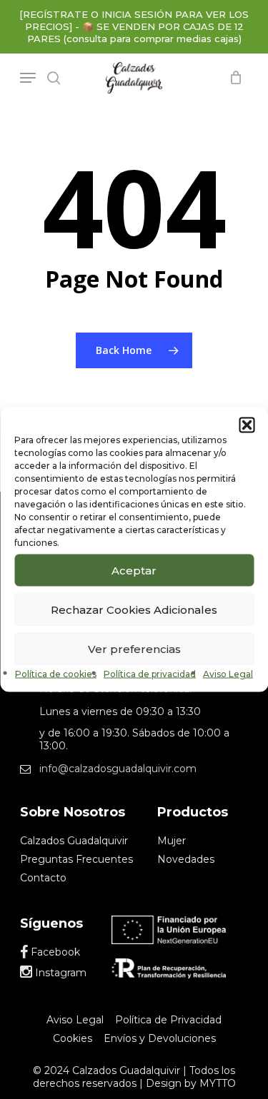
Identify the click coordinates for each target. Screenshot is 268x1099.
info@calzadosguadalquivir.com (118, 768)
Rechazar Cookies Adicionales (134, 609)
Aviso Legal (228, 674)
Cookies (72, 1038)
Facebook (54, 952)
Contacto (43, 877)
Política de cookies (55, 674)
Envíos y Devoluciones (160, 1038)
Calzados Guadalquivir (74, 840)
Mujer (171, 840)
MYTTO (217, 1083)
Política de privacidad (150, 674)
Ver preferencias (134, 648)
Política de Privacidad (168, 1019)
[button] (246, 425)
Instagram (59, 972)
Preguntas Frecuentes (76, 859)
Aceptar (134, 570)
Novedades (185, 859)
